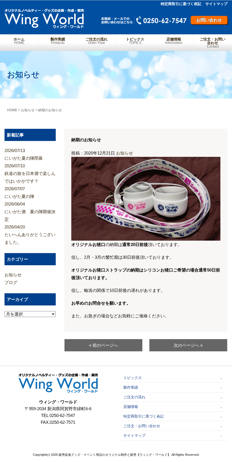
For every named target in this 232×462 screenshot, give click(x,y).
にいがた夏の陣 (19, 192)
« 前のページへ (103, 345)
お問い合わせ (209, 20)
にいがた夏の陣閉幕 (24, 154)
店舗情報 (173, 41)
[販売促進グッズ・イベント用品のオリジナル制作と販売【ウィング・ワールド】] (44, 26)
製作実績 (57, 41)
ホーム (19, 41)
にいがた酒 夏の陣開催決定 (30, 212)
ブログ (11, 282)
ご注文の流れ (96, 41)
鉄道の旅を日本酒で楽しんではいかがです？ (30, 173)
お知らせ (124, 153)
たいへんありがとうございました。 (30, 234)
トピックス (135, 41)
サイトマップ (216, 4)
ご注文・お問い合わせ (212, 42)
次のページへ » (188, 345)
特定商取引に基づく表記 (181, 4)
